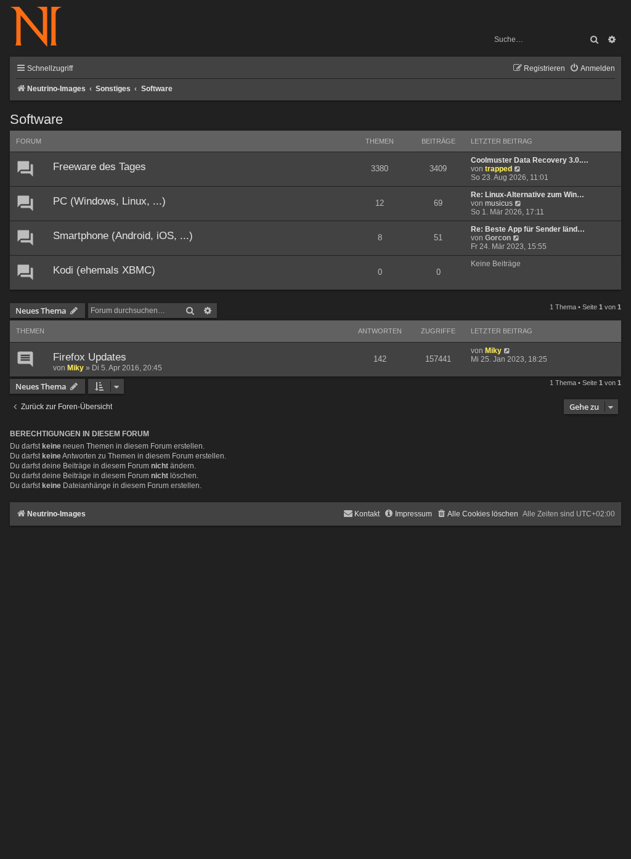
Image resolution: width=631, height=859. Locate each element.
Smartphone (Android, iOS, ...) (123, 236)
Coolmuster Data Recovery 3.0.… (529, 160)
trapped (498, 169)
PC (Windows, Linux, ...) (109, 201)
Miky (75, 368)
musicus (499, 203)
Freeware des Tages (99, 167)
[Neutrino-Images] (42, 27)
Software (36, 119)
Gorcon (498, 238)
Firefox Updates (89, 357)
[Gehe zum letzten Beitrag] (507, 350)
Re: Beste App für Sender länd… (528, 229)
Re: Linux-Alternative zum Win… (527, 194)
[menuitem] (592, 68)
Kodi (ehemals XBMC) (104, 270)
